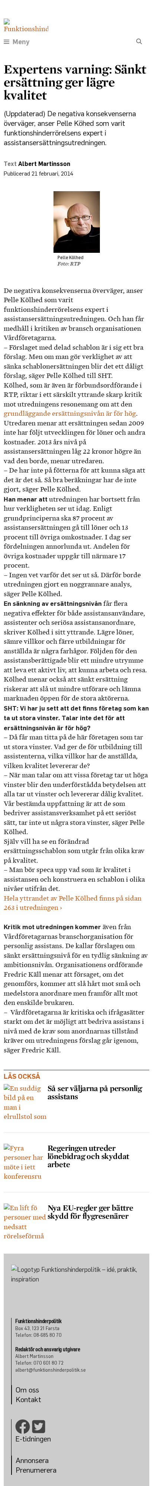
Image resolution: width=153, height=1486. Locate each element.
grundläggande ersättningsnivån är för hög (70, 413)
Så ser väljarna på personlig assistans (95, 1092)
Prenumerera (36, 1469)
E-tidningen (33, 1438)
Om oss (27, 1389)
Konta (25, 1399)
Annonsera (32, 1460)
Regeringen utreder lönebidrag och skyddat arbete (89, 1156)
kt (38, 1399)
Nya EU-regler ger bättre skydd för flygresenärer (90, 1212)
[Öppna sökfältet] (139, 42)
